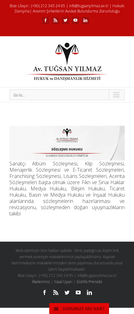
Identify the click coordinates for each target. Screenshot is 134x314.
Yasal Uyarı (63, 281)
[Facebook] (45, 20)
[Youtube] (75, 20)
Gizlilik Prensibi (89, 281)
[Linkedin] (85, 20)
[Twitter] (65, 20)
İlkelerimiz (41, 281)
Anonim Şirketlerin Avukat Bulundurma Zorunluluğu (76, 11)
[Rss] (55, 20)
